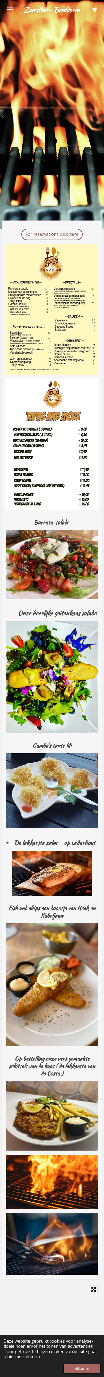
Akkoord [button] (82, 1368)
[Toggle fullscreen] (93, 1290)
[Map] (52, 1323)
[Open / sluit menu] (10, 9)
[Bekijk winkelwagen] (94, 9)
